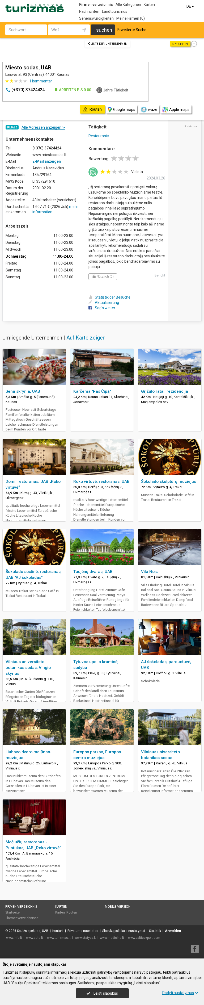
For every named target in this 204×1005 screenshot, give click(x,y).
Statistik (155, 931)
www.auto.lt (34, 938)
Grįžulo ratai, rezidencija (164, 391)
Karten (149, 4)
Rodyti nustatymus (178, 993)
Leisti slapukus (105, 993)
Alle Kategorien (128, 4)
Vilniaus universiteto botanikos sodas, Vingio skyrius (28, 667)
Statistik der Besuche (112, 297)
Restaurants (98, 136)
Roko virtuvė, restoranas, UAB (101, 481)
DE (189, 6)
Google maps (124, 109)
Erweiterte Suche (131, 30)
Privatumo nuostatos (82, 931)
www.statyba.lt (85, 938)
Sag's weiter (105, 308)
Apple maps (179, 109)
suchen (104, 30)
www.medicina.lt (112, 938)
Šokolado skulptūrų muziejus (168, 481)
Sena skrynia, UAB (23, 391)
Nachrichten (89, 11)
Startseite (12, 912)
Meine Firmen (130, 18)
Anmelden (173, 931)
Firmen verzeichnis (96, 4)
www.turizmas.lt (59, 938)
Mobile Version (117, 906)
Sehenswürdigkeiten (96, 18)
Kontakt (57, 931)
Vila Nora (150, 571)
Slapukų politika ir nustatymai (123, 931)
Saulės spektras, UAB (32, 931)
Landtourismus (114, 11)
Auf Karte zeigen (85, 337)
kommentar (40, 81)
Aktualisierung (107, 302)
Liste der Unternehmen (109, 43)
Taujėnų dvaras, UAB (93, 571)
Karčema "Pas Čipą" (92, 391)
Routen (71, 912)
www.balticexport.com (144, 938)
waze (152, 109)
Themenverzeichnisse (22, 918)
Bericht (160, 275)
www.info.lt (14, 938)
